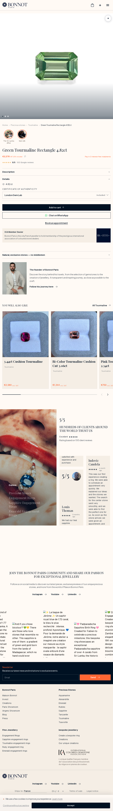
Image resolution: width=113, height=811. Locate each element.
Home (5, 125)
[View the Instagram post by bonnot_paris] (25, 640)
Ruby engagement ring (13, 747)
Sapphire (63, 710)
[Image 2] (5, 116)
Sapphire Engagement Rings (24, 504)
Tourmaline (33, 125)
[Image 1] (3, 116)
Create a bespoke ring (69, 735)
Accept (70, 805)
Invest (5, 699)
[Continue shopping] (102, 395)
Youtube (55, 594)
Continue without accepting (16, 805)
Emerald (62, 703)
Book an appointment (56, 223)
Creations (6, 703)
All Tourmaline (99, 305)
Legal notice (92, 791)
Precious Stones (20, 493)
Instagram (37, 594)
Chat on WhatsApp (58, 215)
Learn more (57, 799)
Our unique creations (69, 743)
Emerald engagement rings (14, 750)
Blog (4, 714)
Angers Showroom (11, 710)
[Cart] (92, 5)
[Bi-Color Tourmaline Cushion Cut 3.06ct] (74, 334)
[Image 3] (8, 116)
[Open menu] (108, 5)
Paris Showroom (10, 707)
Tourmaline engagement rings (16, 743)
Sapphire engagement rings (15, 739)
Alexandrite (64, 699)
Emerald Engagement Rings (24, 513)
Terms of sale (75, 791)
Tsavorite (63, 722)
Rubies (62, 707)
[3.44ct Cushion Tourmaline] (26, 334)
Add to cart (55, 207)
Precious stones (18, 125)
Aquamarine (64, 695)
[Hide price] (25, 156)
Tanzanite (63, 714)
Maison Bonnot (9, 695)
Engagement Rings (22, 498)
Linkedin (72, 594)
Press (5, 718)
